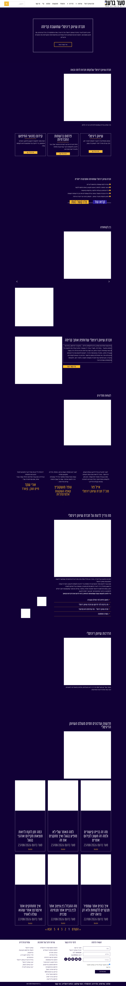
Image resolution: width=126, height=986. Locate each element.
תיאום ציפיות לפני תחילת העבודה (97, 600)
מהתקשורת (55, 4)
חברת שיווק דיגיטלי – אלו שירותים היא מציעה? (93, 609)
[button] (17, 281)
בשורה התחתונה (103, 614)
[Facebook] (79, 959)
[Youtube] (76, 959)
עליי (43, 4)
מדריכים (71, 4)
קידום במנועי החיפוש (30, 136)
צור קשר (38, 4)
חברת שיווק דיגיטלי (89, 4)
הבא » (48, 929)
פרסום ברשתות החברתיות (63, 138)
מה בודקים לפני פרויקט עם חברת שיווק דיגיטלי (93, 604)
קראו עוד (100, 202)
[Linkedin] (72, 959)
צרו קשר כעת (79, 202)
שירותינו (80, 4)
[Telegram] (69, 959)
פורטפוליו (62, 4)
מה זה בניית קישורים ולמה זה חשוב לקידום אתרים (96, 836)
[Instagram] (65, 959)
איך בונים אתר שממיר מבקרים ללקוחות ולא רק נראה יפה (96, 910)
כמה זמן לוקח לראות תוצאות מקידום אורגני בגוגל (30, 836)
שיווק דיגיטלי (95, 136)
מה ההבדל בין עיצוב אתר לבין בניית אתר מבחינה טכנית (63, 910)
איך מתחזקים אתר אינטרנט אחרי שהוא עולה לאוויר (30, 910)
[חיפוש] (6, 4)
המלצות (48, 4)
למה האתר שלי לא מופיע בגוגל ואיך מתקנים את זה (63, 836)
